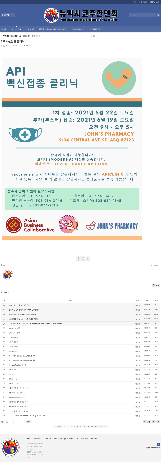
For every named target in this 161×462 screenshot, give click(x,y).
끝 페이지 (102, 426)
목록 (157, 285)
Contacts (95, 29)
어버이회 (30, 29)
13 (96, 426)
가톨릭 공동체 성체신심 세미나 (19, 388)
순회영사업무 (13, 347)
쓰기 (148, 422)
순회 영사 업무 (13, 379)
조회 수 (156, 300)
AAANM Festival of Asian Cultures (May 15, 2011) (26, 416)
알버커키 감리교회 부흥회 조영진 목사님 (22, 314)
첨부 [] (5, 265)
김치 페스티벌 (13, 328)
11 (88, 426)
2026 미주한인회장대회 (31, 36)
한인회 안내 (16, 29)
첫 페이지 (59, 426)
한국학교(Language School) (53, 29)
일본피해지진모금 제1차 (17, 393)
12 (92, 426)
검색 (28, 422)
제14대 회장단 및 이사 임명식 (19, 411)
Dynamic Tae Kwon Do (16, 365)
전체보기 (8, 15)
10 (84, 426)
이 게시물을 (154, 265)
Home (3, 29)
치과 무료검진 (13, 337)
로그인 (135, 2)
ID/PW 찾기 (154, 2)
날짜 (147, 300)
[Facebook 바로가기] (158, 444)
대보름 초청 (13, 369)
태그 (157, 422)
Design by (152, 447)
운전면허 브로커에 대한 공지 (18, 402)
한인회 (5, 46)
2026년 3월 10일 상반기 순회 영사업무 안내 (23, 319)
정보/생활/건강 (78, 29)
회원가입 (144, 2)
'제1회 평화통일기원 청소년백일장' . (21, 356)
